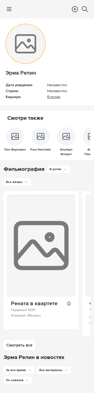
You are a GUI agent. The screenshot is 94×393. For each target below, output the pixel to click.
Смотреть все (19, 345)
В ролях (53, 97)
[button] (19, 370)
